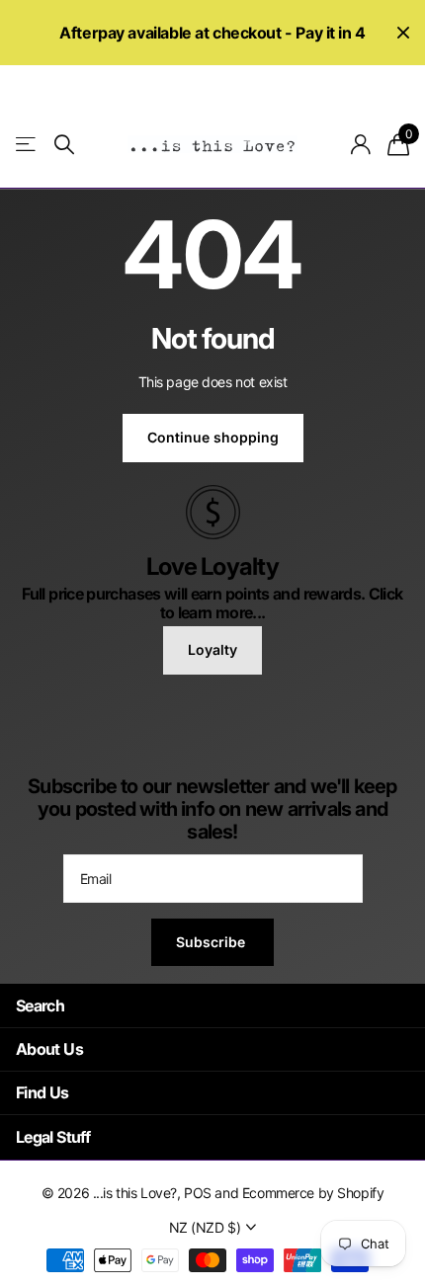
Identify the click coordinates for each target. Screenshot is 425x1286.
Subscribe (212, 941)
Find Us (42, 1092)
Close (403, 32)
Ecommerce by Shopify (313, 1192)
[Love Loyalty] (212, 510)
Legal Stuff (53, 1137)
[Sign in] (361, 144)
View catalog (27, 144)
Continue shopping (213, 437)
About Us (49, 1049)
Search (40, 1005)
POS (198, 1192)
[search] (64, 144)
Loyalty (212, 649)
